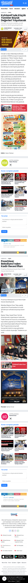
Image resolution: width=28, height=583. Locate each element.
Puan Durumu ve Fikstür (5, 546)
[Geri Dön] (4, 578)
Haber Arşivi (19, 550)
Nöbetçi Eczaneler (7, 535)
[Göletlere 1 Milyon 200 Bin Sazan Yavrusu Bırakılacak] (7, 203)
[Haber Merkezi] (4, 162)
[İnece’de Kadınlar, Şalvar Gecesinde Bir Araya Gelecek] (21, 176)
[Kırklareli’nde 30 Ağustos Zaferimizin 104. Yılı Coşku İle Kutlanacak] (7, 176)
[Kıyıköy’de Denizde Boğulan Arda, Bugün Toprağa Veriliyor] (21, 203)
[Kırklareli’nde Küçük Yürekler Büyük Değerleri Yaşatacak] (14, 39)
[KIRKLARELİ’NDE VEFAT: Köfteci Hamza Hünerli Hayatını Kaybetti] (7, 190)
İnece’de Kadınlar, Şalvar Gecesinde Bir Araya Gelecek (20, 182)
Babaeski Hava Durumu (19, 536)
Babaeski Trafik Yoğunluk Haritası (19, 541)
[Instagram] (15, 531)
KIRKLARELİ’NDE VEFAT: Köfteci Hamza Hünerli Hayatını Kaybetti (7, 196)
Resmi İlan (4, 9)
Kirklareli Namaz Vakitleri (5, 541)
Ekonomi (24, 562)
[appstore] (7, 557)
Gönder (4, 231)
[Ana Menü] (25, 3)
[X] (12, 531)
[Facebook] (10, 531)
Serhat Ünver (13, 415)
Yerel (11, 9)
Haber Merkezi (13, 162)
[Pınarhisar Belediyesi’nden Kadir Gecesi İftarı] (14, 285)
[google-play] (20, 557)
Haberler (3, 12)
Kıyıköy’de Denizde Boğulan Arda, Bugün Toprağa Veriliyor (20, 209)
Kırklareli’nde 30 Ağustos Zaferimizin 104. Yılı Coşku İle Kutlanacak (7, 182)
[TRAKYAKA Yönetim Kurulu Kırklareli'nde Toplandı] (21, 190)
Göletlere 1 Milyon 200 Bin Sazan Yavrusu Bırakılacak (6, 209)
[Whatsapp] (18, 531)
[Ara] (23, 3)
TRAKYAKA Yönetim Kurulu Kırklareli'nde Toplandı (19, 196)
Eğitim (24, 9)
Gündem (17, 9)
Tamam (17, 581)
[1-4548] (14, 131)
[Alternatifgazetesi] (7, 3)
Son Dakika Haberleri (7, 550)
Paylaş (4, 49)
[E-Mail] (10, 165)
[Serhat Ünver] (4, 416)
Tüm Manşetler (19, 545)
